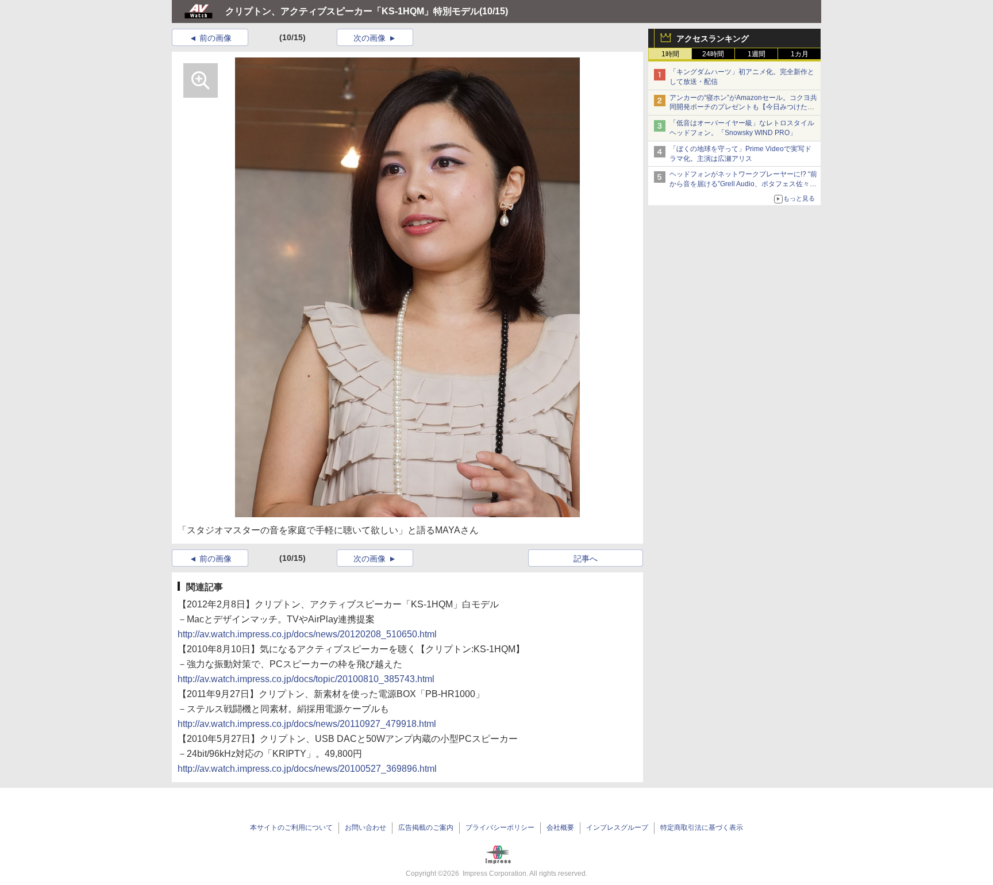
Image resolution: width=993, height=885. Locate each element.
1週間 (756, 54)
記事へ (586, 558)
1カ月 (800, 54)
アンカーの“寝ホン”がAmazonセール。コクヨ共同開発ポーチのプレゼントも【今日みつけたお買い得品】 (743, 107)
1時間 (670, 54)
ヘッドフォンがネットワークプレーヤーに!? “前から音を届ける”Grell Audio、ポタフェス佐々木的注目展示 (743, 184)
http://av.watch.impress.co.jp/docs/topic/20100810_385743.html (306, 679)
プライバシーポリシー (499, 828)
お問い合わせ (365, 828)
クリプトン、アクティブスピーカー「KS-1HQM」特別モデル (352, 11)
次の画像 (369, 38)
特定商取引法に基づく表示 (701, 828)
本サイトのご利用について (291, 828)
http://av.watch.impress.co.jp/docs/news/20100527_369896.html (307, 769)
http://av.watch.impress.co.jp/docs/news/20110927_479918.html (307, 724)
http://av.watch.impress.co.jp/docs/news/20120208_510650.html (307, 634)
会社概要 (560, 828)
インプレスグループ (617, 828)
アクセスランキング (712, 38)
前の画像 (215, 38)
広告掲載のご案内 (425, 828)
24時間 (713, 54)
